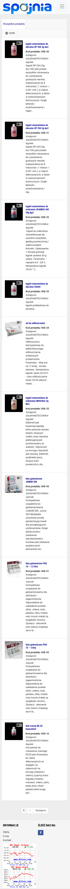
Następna (41, 810)
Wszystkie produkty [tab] (14, 23)
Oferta (6, 832)
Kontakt (7, 840)
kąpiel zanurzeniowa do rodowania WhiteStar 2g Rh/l (37, 401)
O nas (6, 836)
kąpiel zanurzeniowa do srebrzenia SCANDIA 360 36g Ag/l (37, 209)
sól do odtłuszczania (35, 323)
